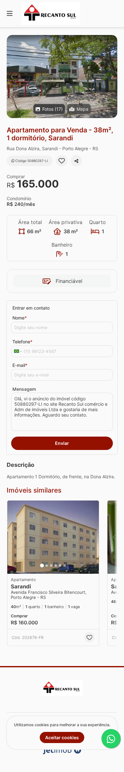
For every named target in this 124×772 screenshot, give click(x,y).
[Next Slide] (112, 76)
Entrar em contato (31, 308)
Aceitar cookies (62, 737)
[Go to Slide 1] (42, 565)
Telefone (22, 341)
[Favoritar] (61, 160)
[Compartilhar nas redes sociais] (76, 160)
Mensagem (24, 389)
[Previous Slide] (12, 76)
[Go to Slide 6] (64, 565)
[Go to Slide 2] (46, 565)
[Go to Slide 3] (51, 565)
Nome (19, 317)
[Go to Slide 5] (60, 565)
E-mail (19, 365)
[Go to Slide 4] (55, 565)
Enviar (62, 443)
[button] (62, 76)
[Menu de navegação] (9, 13)
